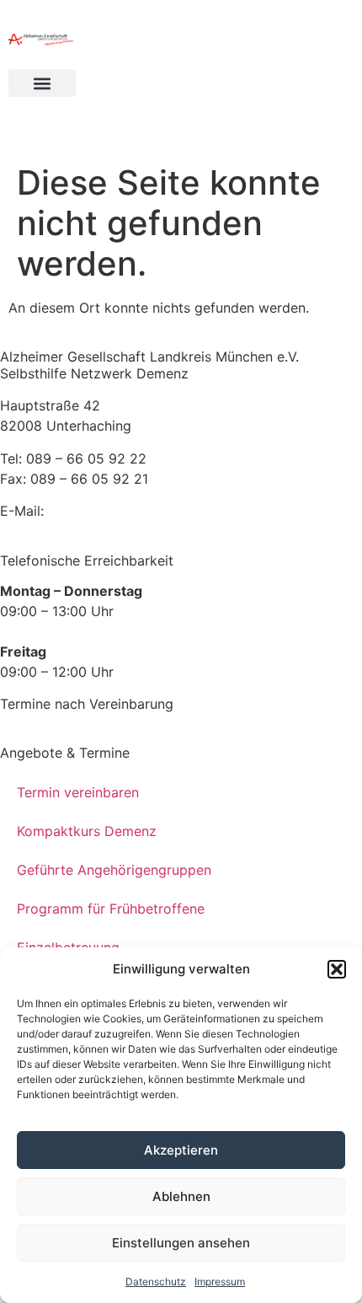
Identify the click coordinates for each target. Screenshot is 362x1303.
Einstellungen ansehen (181, 1243)
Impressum (219, 1281)
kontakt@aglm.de (104, 510)
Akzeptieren (181, 1150)
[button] (336, 969)
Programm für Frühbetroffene (111, 908)
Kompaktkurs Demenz (87, 831)
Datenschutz (155, 1281)
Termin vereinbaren (78, 792)
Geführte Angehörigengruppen (114, 869)
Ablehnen (181, 1196)
